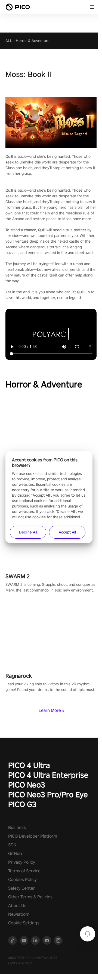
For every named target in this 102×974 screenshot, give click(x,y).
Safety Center (21, 888)
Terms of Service (24, 871)
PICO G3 (22, 804)
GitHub (15, 853)
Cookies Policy (22, 879)
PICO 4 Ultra (29, 765)
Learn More (50, 710)
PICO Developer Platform (32, 836)
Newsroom (18, 914)
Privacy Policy (21, 862)
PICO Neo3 (26, 785)
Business (17, 827)
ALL (8, 40)
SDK (12, 845)
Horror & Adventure (33, 40)
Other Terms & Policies (30, 897)
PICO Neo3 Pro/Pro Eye (48, 794)
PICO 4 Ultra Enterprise (48, 775)
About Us (17, 905)
